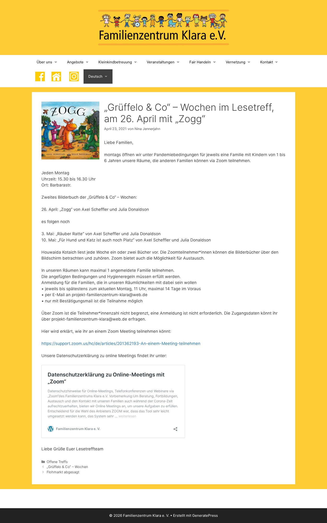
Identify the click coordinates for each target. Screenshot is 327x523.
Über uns (44, 62)
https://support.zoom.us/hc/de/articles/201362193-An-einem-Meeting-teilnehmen (120, 343)
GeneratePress (205, 515)
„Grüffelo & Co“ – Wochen (67, 467)
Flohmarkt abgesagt (63, 472)
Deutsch (95, 76)
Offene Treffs (57, 462)
